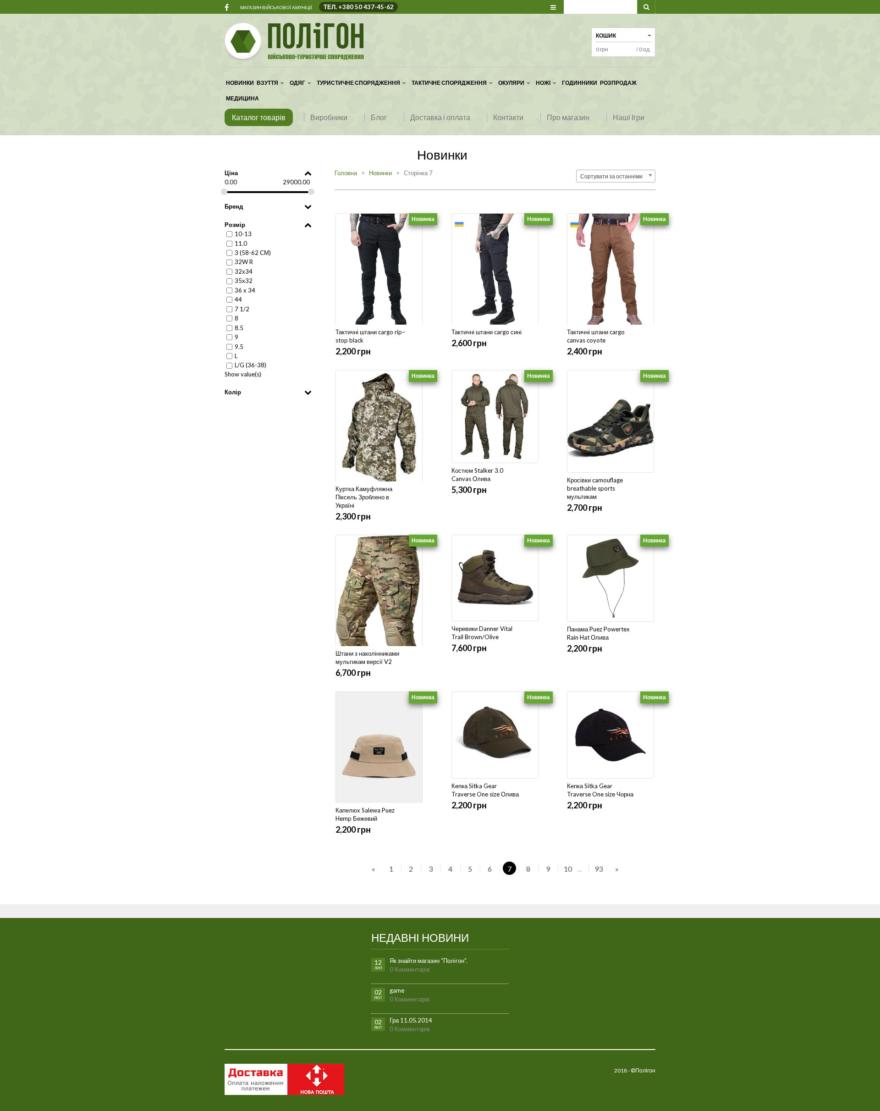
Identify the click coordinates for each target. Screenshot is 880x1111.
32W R (244, 261)
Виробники (328, 117)
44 (238, 299)
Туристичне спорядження (358, 82)
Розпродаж (618, 82)
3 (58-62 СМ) (253, 252)
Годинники (579, 82)
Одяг (297, 82)
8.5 (239, 328)
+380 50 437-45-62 (366, 7)
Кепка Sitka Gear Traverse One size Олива (485, 790)
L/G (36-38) (250, 365)
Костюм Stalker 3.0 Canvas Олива (477, 474)
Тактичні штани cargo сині (486, 332)
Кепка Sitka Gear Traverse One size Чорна (600, 790)
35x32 (244, 280)
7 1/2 (242, 309)
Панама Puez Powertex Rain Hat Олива (598, 633)
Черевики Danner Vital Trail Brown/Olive (481, 633)
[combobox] (615, 176)
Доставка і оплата (440, 117)
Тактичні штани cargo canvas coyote (596, 336)
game (397, 990)
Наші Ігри (628, 117)
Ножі (543, 82)
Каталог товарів (259, 117)
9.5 (239, 346)
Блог (379, 117)
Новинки (240, 82)
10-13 (243, 234)
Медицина (242, 98)
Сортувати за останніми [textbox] (613, 176)
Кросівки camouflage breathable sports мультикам (595, 488)
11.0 (241, 243)
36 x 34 (245, 290)
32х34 (244, 271)
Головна (346, 173)
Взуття (267, 82)
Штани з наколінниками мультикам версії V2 (367, 657)
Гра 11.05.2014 (411, 1020)
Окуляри (511, 82)
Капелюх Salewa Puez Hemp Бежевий (365, 814)
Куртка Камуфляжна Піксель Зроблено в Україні (364, 497)
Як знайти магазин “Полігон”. (429, 960)
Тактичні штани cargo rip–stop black (370, 336)
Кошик (606, 35)
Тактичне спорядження (449, 82)
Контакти (508, 117)
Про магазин (568, 117)
